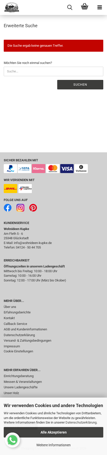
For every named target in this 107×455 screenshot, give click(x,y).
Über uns (10, 307)
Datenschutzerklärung (81, 422)
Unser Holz (11, 393)
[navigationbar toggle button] (99, 7)
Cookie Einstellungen (18, 351)
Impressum (12, 346)
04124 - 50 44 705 (28, 247)
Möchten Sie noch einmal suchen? (28, 63)
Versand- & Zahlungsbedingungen (27, 340)
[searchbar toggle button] (69, 7)
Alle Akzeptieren (54, 432)
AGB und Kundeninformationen (25, 329)
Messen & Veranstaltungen (23, 382)
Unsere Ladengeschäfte (21, 387)
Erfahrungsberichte (17, 312)
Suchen (80, 84)
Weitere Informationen (53, 445)
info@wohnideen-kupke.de (33, 243)
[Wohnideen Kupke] (10, 7)
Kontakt (9, 318)
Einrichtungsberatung (19, 376)
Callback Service (15, 324)
